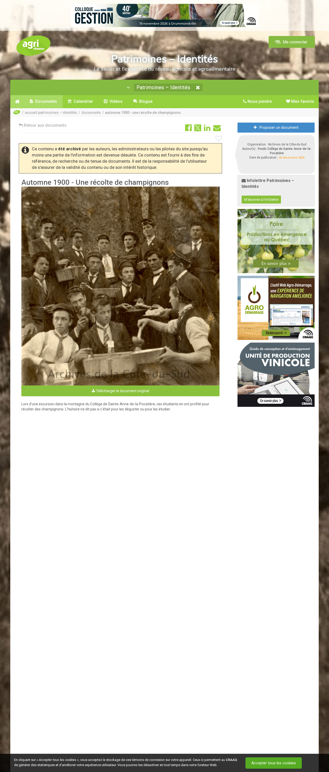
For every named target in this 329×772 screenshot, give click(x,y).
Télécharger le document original (122, 391)
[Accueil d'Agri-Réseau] (33, 45)
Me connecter (294, 42)
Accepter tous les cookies (273, 763)
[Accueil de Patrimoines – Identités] (17, 101)
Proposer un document (278, 127)
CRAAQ (231, 760)
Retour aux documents (45, 125)
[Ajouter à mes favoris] (218, 138)
